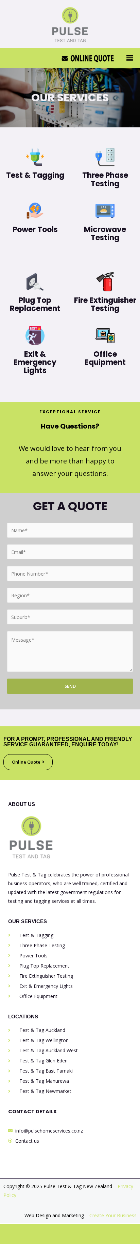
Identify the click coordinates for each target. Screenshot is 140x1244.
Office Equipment (105, 358)
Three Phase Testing (105, 179)
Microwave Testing (105, 233)
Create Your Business (113, 1215)
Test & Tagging (35, 175)
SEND (70, 686)
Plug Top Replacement (35, 304)
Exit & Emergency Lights (35, 362)
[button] (129, 57)
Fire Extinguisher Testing (105, 304)
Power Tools (35, 229)
